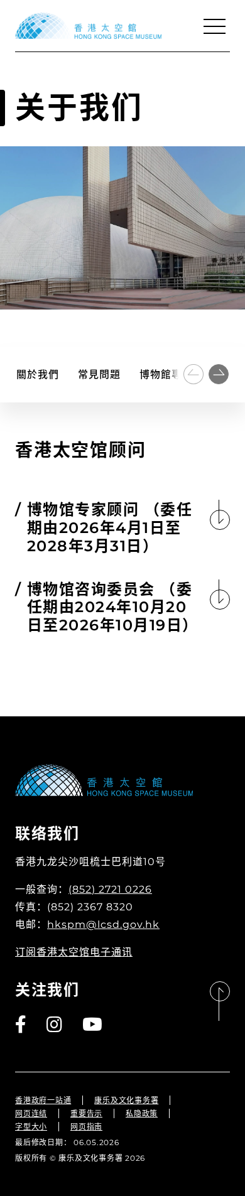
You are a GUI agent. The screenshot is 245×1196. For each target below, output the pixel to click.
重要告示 (86, 1113)
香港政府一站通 (43, 1100)
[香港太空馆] (88, 25)
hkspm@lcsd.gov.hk (103, 924)
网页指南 (86, 1126)
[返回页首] (220, 1001)
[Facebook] (21, 1024)
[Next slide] (219, 374)
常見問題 (99, 374)
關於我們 (37, 374)
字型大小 (31, 1126)
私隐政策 (142, 1113)
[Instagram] (54, 1024)
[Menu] (214, 26)
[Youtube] (93, 1024)
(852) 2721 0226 (110, 889)
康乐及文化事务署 (126, 1100)
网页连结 (31, 1113)
